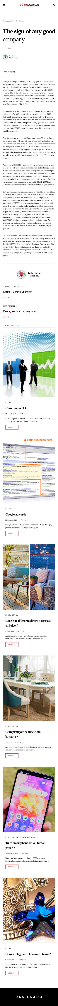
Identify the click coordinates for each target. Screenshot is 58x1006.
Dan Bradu (12, 56)
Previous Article (13, 286)
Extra (21, 21)
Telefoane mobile (29, 837)
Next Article (9, 306)
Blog (7, 615)
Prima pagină (8, 21)
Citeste (12, 427)
